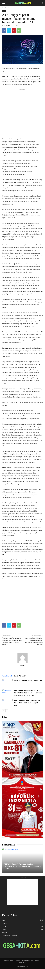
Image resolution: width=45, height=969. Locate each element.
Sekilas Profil (22, 963)
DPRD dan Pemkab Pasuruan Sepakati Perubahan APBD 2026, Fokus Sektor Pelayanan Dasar (22, 866)
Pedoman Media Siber (27, 960)
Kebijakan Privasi (8, 960)
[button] (3, 3)
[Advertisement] (22, 112)
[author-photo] (22, 663)
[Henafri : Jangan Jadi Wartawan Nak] (7, 682)
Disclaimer (17, 960)
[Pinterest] (14, 30)
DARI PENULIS (20, 676)
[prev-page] (3, 710)
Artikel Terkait (7, 676)
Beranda (4, 8)
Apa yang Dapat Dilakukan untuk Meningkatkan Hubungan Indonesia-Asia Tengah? (34, 641)
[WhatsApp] (19, 30)
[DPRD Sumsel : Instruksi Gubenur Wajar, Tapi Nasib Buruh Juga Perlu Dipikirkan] (7, 702)
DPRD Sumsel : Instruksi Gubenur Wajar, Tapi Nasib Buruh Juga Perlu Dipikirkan (27, 702)
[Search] (42, 3)
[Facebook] (4, 30)
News (9, 8)
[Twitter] (9, 30)
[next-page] (6, 710)
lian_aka (6, 871)
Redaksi (37, 960)
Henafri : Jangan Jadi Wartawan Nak (28, 680)
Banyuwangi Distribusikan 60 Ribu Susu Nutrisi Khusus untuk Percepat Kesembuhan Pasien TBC (28, 692)
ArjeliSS (8, 26)
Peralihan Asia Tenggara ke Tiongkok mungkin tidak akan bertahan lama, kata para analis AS (12, 641)
